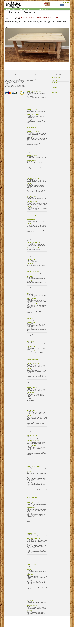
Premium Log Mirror (30, 293)
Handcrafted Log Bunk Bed (31, 259)
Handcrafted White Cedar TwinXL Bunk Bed (33, 242)
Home (50, 9)
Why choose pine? (29, 569)
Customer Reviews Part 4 (30, 579)
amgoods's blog (11, 25)
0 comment (67, 63)
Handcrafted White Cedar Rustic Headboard (33, 271)
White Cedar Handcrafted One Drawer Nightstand (34, 247)
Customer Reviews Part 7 (30, 543)
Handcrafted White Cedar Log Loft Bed (32, 151)
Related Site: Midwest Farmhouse (57, 90)
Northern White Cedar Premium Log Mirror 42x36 (34, 303)
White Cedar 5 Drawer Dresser (31, 160)
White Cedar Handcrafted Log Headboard (33, 215)
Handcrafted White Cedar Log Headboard (33, 183)
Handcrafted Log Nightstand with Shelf (32, 263)
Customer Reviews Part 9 (30, 481)
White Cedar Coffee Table (13, 19)
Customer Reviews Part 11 (31, 471)
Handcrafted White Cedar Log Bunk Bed (33, 178)
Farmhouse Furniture (43, 9)
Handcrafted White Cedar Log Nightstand (33, 174)
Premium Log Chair (30, 327)
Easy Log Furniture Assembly (31, 512)
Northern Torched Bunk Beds (31, 322)
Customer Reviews (30, 600)
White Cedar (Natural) (10, 9)
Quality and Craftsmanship (56, 77)
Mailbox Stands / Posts (46, 619)
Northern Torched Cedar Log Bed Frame (33, 131)
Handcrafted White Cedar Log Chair (32, 435)
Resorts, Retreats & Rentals (36, 619)
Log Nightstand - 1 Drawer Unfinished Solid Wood (34, 118)
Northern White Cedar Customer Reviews (33, 502)
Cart (67, 4)
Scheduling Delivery (55, 87)
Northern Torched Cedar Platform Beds (32, 445)
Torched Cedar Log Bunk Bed (31, 188)
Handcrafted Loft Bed (30, 318)
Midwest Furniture (54, 92)
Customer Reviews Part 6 (30, 559)
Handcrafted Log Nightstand (31, 392)
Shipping (53, 85)
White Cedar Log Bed (30, 276)
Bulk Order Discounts (27, 619)
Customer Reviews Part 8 (30, 528)
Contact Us (53, 94)
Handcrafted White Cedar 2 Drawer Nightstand (34, 201)
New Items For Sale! (30, 595)
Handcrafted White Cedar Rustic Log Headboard (34, 363)
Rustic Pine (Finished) (33, 9)
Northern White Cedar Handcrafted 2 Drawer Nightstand (35, 87)
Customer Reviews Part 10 (31, 476)
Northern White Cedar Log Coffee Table (33, 95)
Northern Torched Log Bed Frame (32, 141)
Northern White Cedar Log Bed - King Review (33, 466)
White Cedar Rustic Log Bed (31, 410)
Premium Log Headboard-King (31, 280)
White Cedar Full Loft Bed (31, 255)
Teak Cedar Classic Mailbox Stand (32, 127)
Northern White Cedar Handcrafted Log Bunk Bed (34, 91)
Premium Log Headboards (31, 289)
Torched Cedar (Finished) (21, 9)
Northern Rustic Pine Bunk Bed (31, 533)
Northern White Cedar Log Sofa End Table (33, 114)
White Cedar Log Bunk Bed (31, 219)
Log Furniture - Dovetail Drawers (32, 497)
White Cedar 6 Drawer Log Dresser (32, 155)
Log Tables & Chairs (55, 82)
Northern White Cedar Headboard (32, 564)
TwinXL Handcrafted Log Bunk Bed (32, 298)
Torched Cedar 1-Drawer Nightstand (32, 492)
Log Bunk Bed (29, 406)
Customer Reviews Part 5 (30, 574)
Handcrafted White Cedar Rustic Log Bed (33, 368)
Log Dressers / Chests (55, 80)
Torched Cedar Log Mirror (31, 238)
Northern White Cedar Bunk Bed (31, 373)
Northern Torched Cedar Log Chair (32, 109)
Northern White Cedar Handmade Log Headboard (34, 104)
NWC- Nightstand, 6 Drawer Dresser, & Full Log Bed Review (36, 461)
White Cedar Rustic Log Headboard (32, 350)
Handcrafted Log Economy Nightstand (32, 359)
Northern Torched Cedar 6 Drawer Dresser (33, 548)
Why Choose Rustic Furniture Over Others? (33, 538)
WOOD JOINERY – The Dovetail (31, 610)
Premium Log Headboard (30, 337)
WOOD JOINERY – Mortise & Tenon (32, 605)
